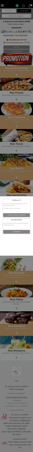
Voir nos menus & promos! (16, 215)
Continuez (16, 232)
